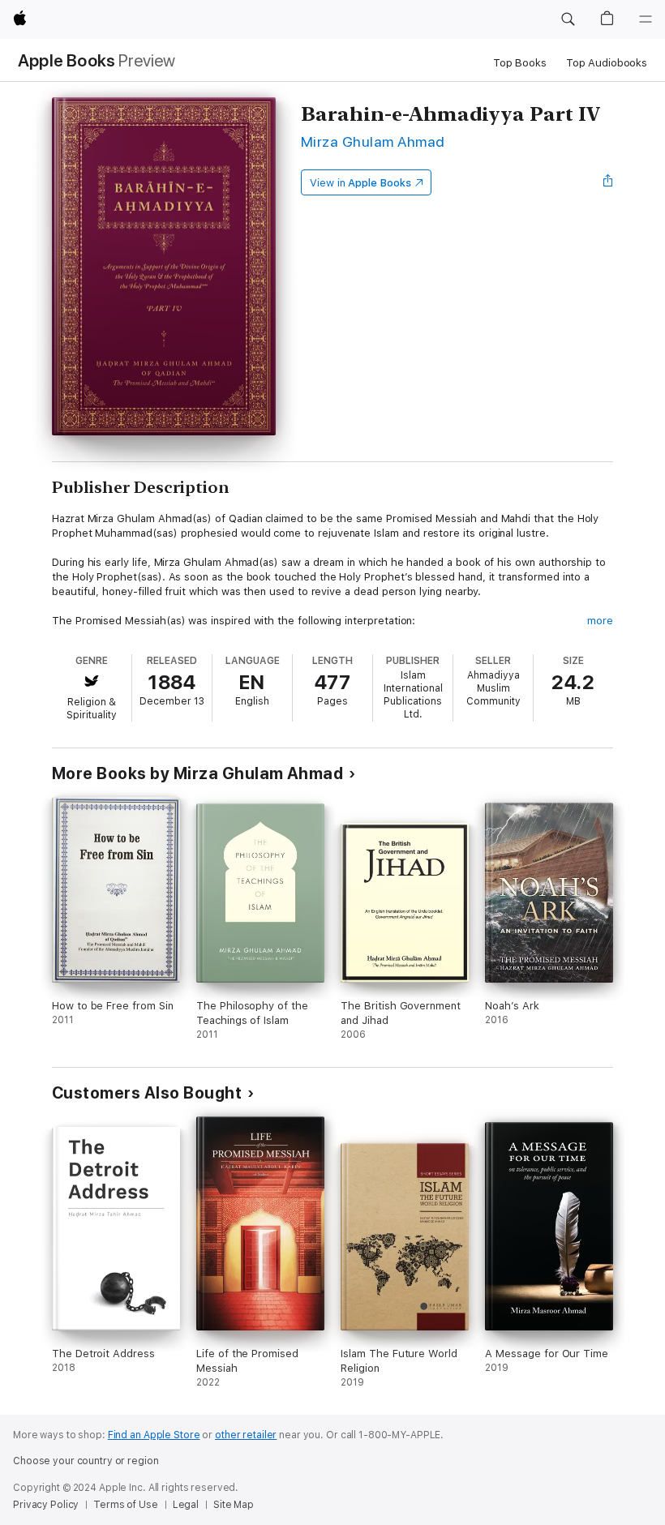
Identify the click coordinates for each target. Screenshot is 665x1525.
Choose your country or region (86, 1461)
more (600, 621)
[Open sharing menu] (608, 182)
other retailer (246, 1435)
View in (360, 183)
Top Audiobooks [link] (606, 63)
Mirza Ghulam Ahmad (373, 141)
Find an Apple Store (154, 1435)
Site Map (233, 1504)
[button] (567, 19)
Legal (186, 1504)
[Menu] (645, 19)
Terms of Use (125, 1504)
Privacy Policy (46, 1504)
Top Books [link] (520, 63)
